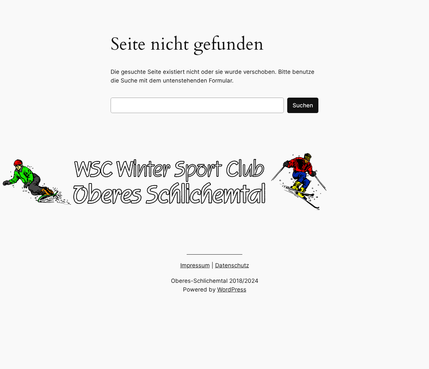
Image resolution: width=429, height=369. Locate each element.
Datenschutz (232, 265)
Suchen (303, 105)
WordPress (231, 289)
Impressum (195, 265)
